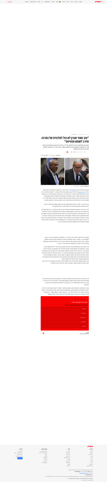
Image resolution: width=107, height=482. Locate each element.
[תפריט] (102, 2)
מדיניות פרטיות (20, 454)
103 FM (45, 456)
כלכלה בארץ (90, 454)
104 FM (45, 459)
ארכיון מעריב (68, 462)
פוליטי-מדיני (73, 134)
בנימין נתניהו (86, 333)
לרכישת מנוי (9, 1)
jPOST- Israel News (43, 452)
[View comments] (67, 152)
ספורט (67, 1)
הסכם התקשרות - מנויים (18, 452)
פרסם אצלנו (68, 452)
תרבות (63, 1)
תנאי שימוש (21, 451)
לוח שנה (26, 1)
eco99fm (45, 457)
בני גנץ (81, 333)
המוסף (69, 459)
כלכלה (71, 1)
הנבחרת (76, 1)
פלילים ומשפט (47, 1)
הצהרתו (74, 190)
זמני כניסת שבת (33, 1)
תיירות (39, 1)
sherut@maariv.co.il (83, 473)
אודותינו (68, 464)
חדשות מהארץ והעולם (81, 134)
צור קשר (68, 451)
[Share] (84, 152)
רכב (42, 1)
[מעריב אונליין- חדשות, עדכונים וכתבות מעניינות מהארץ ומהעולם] (98, 1)
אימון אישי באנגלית (44, 451)
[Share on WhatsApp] (75, 152)
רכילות (57, 2)
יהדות (92, 462)
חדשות (80, 1)
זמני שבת (45, 461)
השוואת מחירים (44, 462)
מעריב (88, 134)
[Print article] (72, 152)
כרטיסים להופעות (90, 465)
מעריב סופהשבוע (67, 457)
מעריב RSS (68, 456)
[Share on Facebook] (81, 152)
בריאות (53, 1)
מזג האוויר (91, 464)
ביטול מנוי (68, 465)
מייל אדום (68, 454)
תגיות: (87, 332)
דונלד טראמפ (82, 192)
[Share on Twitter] (78, 152)
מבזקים (91, 452)
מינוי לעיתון (68, 461)
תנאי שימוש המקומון (19, 456)
